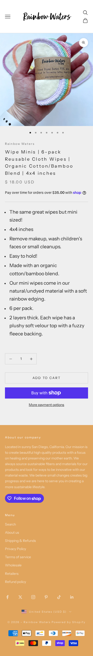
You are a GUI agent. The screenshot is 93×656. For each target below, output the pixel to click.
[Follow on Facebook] (7, 597)
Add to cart (46, 378)
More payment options (46, 405)
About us (12, 532)
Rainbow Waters (20, 144)
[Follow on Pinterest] (46, 597)
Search (10, 524)
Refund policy (15, 582)
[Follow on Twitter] (20, 597)
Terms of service (18, 557)
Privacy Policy (15, 549)
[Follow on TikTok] (59, 597)
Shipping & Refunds (20, 540)
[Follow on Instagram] (33, 597)
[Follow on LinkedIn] (71, 597)
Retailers (12, 573)
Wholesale (13, 565)
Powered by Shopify (69, 622)
